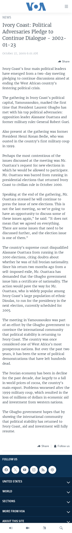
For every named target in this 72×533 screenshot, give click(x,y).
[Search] (61, 528)
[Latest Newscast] (11, 528)
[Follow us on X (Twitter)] (15, 470)
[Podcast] (52, 470)
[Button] (64, 61)
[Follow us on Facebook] (6, 470)
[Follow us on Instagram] (34, 470)
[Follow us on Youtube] (24, 470)
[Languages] (44, 528)
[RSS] (43, 470)
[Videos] (28, 528)
